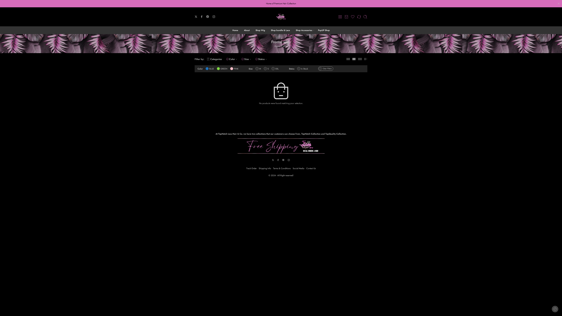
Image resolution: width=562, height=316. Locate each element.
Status (261, 59)
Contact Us (311, 168)
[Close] (558, 3)
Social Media (298, 168)
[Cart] (346, 17)
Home (235, 30)
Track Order (251, 168)
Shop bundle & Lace (280, 30)
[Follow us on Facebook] (201, 16)
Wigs (285, 46)
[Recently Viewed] (555, 309)
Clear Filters (327, 68)
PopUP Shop (324, 30)
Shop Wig (260, 30)
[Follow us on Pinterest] (207, 16)
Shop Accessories (304, 30)
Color (232, 59)
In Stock (304, 68)
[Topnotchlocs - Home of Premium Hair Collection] (281, 17)
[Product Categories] (340, 17)
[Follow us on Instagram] (213, 16)
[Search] (365, 17)
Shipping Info (265, 168)
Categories (216, 59)
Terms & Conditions (282, 168)
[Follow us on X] (196, 16)
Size (246, 59)
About (247, 30)
